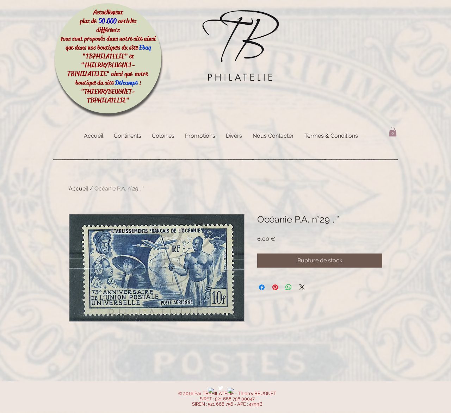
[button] (393, 131)
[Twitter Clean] (221, 388)
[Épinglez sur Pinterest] (275, 287)
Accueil (78, 188)
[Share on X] (302, 287)
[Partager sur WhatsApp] (288, 287)
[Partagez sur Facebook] (262, 287)
